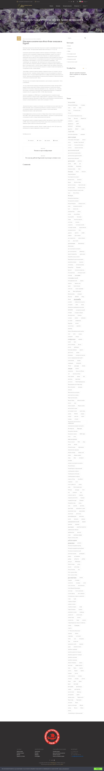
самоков (81, 577)
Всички (69, 45)
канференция (78, 320)
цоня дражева (71, 694)
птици (69, 535)
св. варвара (77, 580)
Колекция (58, 6)
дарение (70, 232)
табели (69, 638)
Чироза (76, 702)
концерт (80, 339)
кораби (69, 341)
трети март (70, 665)
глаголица (70, 222)
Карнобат (70, 323)
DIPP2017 (70, 126)
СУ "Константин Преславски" (74, 630)
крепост (81, 349)
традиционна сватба (72, 644)
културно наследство (80, 355)
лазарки (78, 360)
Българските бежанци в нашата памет (75, 190)
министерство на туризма (73, 395)
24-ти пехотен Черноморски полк (75, 115)
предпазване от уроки (80, 508)
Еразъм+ (70, 270)
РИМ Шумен (77, 561)
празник (75, 505)
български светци (81, 187)
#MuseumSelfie (71, 102)
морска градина (71, 405)
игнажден (80, 294)
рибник (83, 559)
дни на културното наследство (74, 248)
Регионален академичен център (74, 545)
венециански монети (77, 206)
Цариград (79, 692)
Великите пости (82, 203)
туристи (69, 670)
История (36, 753)
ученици (80, 676)
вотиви (69, 214)
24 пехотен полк (76, 110)
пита (81, 492)
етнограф (70, 275)
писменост (75, 492)
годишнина (70, 224)
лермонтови (70, 371)
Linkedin (48, 140)
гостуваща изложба (80, 224)
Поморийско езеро (72, 503)
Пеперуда (70, 489)
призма (69, 519)
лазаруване (78, 363)
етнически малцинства (79, 270)
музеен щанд (82, 411)
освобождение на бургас (73, 471)
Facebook (31, 140)
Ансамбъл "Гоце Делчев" (79, 142)
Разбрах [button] (98, 768)
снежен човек (71, 617)
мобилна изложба (80, 400)
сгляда (69, 598)
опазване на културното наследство (75, 463)
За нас (84, 6)
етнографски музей (73, 278)
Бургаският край (82, 184)
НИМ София (82, 433)
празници (82, 505)
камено (76, 318)
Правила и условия (21, 756)
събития (76, 633)
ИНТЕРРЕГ (70, 310)
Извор (83, 296)
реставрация (77, 556)
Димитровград (81, 243)
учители (83, 678)
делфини (70, 235)
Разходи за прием (20, 753)
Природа (36, 754)
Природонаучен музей (72, 56)
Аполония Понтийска (78, 145)
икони (82, 304)
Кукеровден (70, 355)
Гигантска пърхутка (78, 219)
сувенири (70, 633)
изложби (70, 302)
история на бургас (79, 312)
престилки (81, 516)
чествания (70, 702)
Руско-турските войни (72, 574)
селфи (80, 606)
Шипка (81, 707)
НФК (79, 441)
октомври (70, 460)
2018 (80, 107)
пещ (69, 492)
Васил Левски (76, 192)
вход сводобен (71, 216)
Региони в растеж (56, 754)
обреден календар (71, 452)
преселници (78, 513)
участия (76, 673)
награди (69, 416)
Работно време (20, 751)
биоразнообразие (72, 174)
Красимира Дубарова (72, 349)
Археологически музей (30, 39)
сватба (84, 582)
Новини (51, 6)
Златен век (70, 288)
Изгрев (69, 299)
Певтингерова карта (77, 487)
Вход (85, 1)
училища (70, 678)
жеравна (81, 280)
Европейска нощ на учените (74, 256)
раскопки (79, 543)
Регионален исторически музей (74, 551)
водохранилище (71, 211)
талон (75, 638)
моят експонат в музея (72, 408)
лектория (76, 366)
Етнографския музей (72, 280)
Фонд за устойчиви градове (58, 756)
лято (69, 373)
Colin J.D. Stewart (52, 764)
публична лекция (78, 535)
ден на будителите (71, 238)
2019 (69, 110)
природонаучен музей (73, 521)
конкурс (77, 336)
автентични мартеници (73, 134)
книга (74, 333)
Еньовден (78, 267)
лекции (83, 365)
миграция (80, 387)
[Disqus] (43, 184)
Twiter (40, 140)
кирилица (70, 328)
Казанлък (80, 315)
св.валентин (70, 582)
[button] (83, 68)
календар (70, 318)
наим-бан (76, 416)
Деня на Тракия (81, 238)
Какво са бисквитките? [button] (64, 768)
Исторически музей (72, 59)
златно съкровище (79, 288)
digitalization (70, 123)
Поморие (82, 500)
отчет (76, 481)
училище (77, 678)
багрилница (78, 166)
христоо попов (71, 692)
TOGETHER (71, 131)
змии (69, 291)
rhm (24, 39)
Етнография (37, 756)
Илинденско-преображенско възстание (76, 307)
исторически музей (80, 310)
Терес (69, 641)
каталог (77, 323)
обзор (84, 441)
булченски (79, 179)
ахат (80, 163)
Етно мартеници (71, 272)
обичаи (69, 444)
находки (76, 419)
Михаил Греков (71, 400)
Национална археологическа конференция (74, 422)
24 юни (69, 113)
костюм (69, 347)
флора (80, 681)
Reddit (56, 140)
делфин (83, 232)
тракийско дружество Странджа (74, 652)
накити (82, 416)
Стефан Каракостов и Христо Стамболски (76, 622)
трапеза (80, 662)
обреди (69, 455)
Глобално (70, 48)
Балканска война (71, 169)
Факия (69, 681)
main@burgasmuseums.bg (77, 756)
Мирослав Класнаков (72, 397)
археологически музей (73, 150)
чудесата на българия (72, 705)
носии (69, 436)
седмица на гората (71, 604)
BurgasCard (83, 118)
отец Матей (80, 479)
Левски (69, 365)
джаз (69, 240)
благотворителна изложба (73, 177)
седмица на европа (72, 606)
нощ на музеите (72, 439)
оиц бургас (81, 457)
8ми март (76, 118)
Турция (75, 670)
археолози (80, 161)
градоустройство (82, 227)
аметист (84, 139)
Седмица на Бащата (72, 601)
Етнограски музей (81, 272)
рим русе (70, 561)
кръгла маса (70, 352)
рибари (69, 559)
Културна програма (67, 6)
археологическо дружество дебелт (75, 155)
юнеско (69, 710)
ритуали (69, 566)
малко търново (71, 376)
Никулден (79, 428)
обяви (75, 457)
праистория (70, 508)
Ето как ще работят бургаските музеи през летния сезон (43, 158)
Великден (70, 195)
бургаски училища (72, 184)
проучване (77, 524)
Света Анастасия (71, 585)
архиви (69, 163)
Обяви (69, 51)
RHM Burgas (53, 762)
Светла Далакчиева (79, 590)
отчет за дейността (72, 484)
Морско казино (81, 405)
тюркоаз (82, 670)
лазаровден (70, 363)
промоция (70, 524)
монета (69, 403)
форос (69, 684)
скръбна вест (70, 614)
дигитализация (71, 243)
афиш (75, 163)
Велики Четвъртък (72, 203)
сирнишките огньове (72, 612)
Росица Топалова (71, 569)
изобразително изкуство (80, 302)
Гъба (80, 230)
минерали (70, 389)
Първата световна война (73, 537)
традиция (81, 644)
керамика (78, 325)
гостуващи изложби (72, 227)
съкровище (70, 636)
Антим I (69, 145)
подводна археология (72, 497)
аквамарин (83, 134)
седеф (75, 598)
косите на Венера (71, 344)
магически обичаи (76, 373)
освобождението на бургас (74, 476)
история (70, 312)
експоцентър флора (80, 264)
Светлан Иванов (71, 593)
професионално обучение (73, 529)
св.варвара (78, 582)
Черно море (70, 700)
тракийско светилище (72, 657)
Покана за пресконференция (43, 150)
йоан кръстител (71, 315)
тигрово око (75, 641)
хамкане (69, 689)
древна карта (82, 254)
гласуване (77, 222)
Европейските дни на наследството (75, 259)
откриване (70, 481)
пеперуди (77, 489)
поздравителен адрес (72, 500)
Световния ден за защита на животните (76, 596)
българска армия (71, 187)
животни (70, 283)
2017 (74, 107)
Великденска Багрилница (73, 198)
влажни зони (75, 208)
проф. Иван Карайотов (81, 527)
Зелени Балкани (77, 286)
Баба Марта (70, 166)
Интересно (76, 6)
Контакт (18, 754)
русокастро (72, 577)
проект (84, 521)
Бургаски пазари (77, 182)
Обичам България (71, 447)
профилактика (71, 532)
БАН (79, 169)
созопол (79, 617)
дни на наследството (72, 251)
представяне (82, 511)
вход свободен (77, 214)
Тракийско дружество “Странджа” (75, 654)
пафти (69, 487)
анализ (69, 142)
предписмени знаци (72, 511)
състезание (78, 636)
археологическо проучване (73, 158)
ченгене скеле (71, 697)
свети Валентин (81, 585)
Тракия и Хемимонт (72, 662)
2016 (69, 107)
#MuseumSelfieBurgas (73, 105)
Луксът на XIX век (80, 371)
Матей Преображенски (80, 381)
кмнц (69, 333)
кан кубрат (70, 320)
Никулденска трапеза (72, 433)
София (77, 620)
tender (82, 129)
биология (84, 171)
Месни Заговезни (71, 387)
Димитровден (71, 246)
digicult (76, 121)
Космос (79, 344)
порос (69, 505)
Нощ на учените (71, 441)
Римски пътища (71, 564)
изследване (70, 304)
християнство (77, 689)
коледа (80, 334)
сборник (70, 580)
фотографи (76, 684)
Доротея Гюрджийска (72, 254)
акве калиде (72, 137)
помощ (80, 503)
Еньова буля (70, 267)
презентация (70, 513)
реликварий (81, 553)
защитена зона (78, 283)
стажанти (84, 620)
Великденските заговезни (73, 200)
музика (69, 413)
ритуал (78, 564)
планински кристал (72, 495)
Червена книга (80, 697)
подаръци (81, 495)
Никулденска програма (72, 431)
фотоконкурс (79, 686)
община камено (77, 455)
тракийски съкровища (72, 649)
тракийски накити (77, 646)
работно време (72, 540)
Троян (69, 668)
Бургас (69, 182)
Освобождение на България (73, 473)
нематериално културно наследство (76, 425)
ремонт (69, 556)
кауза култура (70, 325)
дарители (76, 232)
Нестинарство (71, 428)
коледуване (70, 336)
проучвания (71, 527)
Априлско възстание (79, 147)
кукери (77, 352)
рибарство (76, 559)
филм (75, 681)
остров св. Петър (71, 479)
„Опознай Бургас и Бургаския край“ (75, 713)
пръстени (79, 532)
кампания (83, 318)
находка (70, 419)
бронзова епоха (71, 179)
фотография (70, 686)
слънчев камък (79, 614)
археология (28, 134)
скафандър (82, 612)
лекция (70, 368)
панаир (80, 484)
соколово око (70, 620)
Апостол (70, 147)
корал (75, 341)
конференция (71, 339)
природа (83, 519)
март (84, 376)
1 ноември (83, 105)
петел (83, 489)
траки (69, 646)
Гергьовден (79, 216)
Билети (38, 1)
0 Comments (38, 39)
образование (81, 447)
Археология (37, 751)
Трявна (74, 668)
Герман (69, 219)
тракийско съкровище (72, 660)
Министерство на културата (73, 392)
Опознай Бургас (71, 465)
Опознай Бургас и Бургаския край (75, 468)
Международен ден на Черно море (75, 384)
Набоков (76, 413)
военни (79, 211)
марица (78, 376)
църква (78, 694)
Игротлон (70, 296)
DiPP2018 (78, 126)
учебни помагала (71, 676)
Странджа (76, 625)
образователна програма (73, 449)
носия (74, 436)
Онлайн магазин (56, 751)
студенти (70, 628)
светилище (70, 590)
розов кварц (76, 566)
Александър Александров (73, 139)
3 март (69, 118)
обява (69, 457)
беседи (77, 171)
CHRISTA (70, 121)
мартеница (70, 379)
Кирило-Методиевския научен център (76, 331)
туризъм (81, 668)
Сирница (80, 609)
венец (69, 206)
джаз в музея (75, 240)
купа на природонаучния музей (75, 357)
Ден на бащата (78, 235)
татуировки (81, 638)
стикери (69, 625)
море (75, 403)
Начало (18, 30)
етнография (77, 275)
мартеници (77, 379)
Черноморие (78, 700)
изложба (77, 299)
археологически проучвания (74, 153)
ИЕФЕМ (77, 296)
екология (81, 262)
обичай (75, 444)
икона (77, 304)
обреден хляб (81, 452)
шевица (69, 707)
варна (69, 192)
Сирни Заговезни (71, 609)
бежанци (70, 171)
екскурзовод (70, 264)
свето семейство (81, 593)
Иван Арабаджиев (77, 291)
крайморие (76, 347)
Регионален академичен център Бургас (76, 548)
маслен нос (70, 381)
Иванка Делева (71, 294)
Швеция (81, 705)
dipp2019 (70, 129)
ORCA (62, 764)
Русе (79, 569)
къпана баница (71, 360)
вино (69, 208)
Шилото (75, 707)
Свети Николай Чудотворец (74, 588)
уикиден (70, 673)
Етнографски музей (72, 53)
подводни (82, 497)
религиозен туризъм (72, 553)
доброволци (81, 251)
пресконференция (72, 516)
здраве (69, 286)
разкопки (71, 543)
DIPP (77, 123)
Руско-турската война (72, 572)
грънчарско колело (72, 230)
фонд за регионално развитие (59, 753)
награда (82, 413)
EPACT (76, 129)
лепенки (77, 368)
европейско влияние (72, 262)
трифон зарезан (78, 665)
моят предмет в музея (72, 411)
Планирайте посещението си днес (25, 1)
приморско (76, 519)
